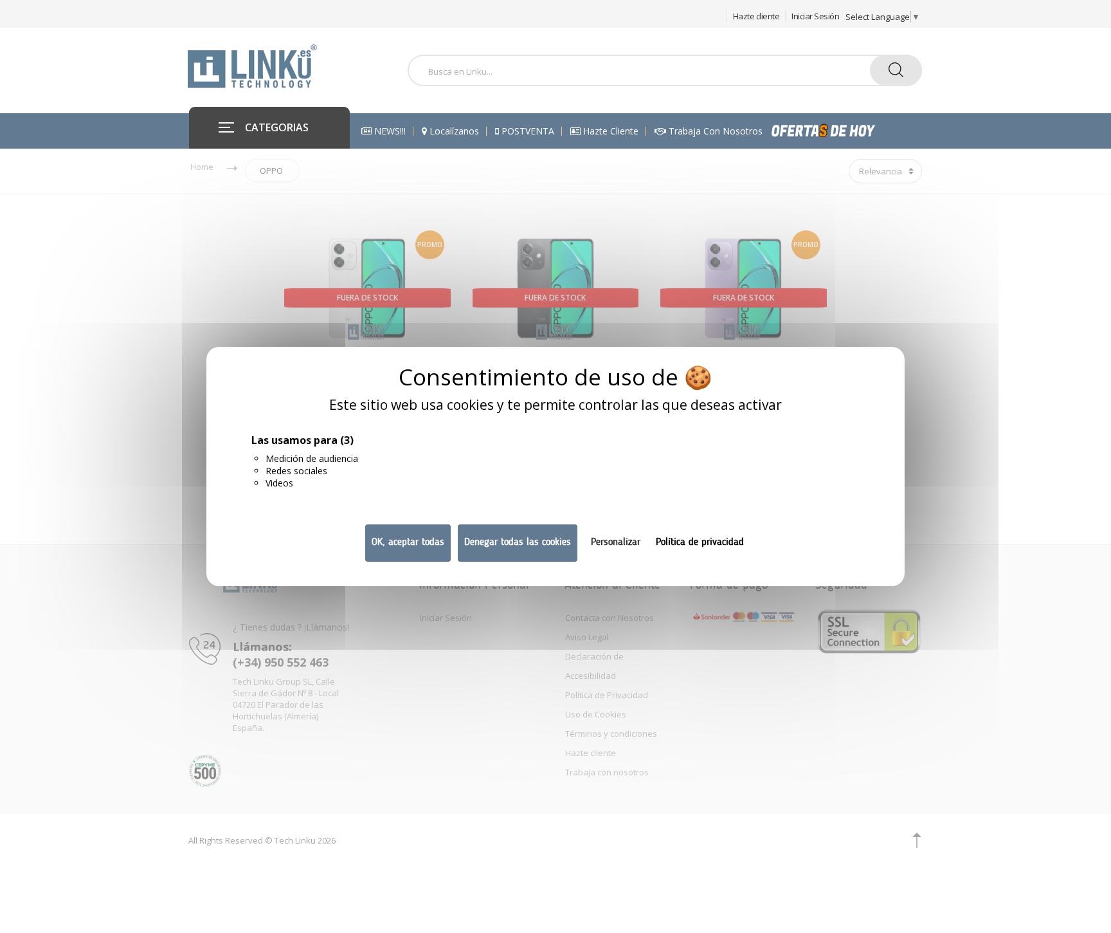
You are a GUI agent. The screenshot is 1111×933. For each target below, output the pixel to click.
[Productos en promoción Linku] (837, 131)
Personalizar (615, 542)
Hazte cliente (756, 16)
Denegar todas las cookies (517, 542)
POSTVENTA (526, 131)
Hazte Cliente (609, 131)
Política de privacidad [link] (700, 542)
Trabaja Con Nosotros (714, 131)
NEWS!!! (389, 131)
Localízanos (453, 131)
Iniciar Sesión (815, 16)
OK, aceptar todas (408, 542)
